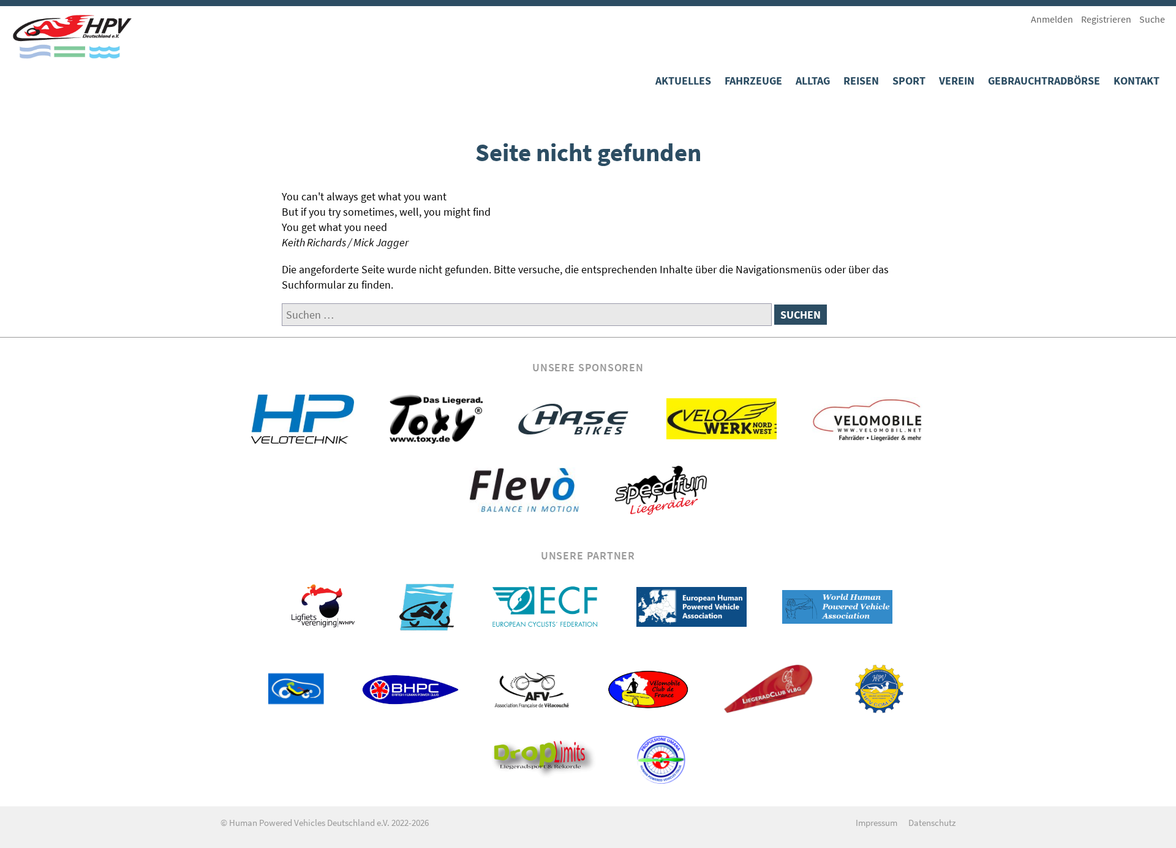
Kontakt (1136, 81)
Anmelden (1052, 19)
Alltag (813, 81)
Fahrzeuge (753, 81)
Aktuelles (683, 81)
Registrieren (1106, 19)
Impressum (876, 822)
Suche (1152, 19)
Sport (908, 81)
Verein (956, 81)
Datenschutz (932, 822)
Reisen (861, 81)
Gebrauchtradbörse (1044, 81)
